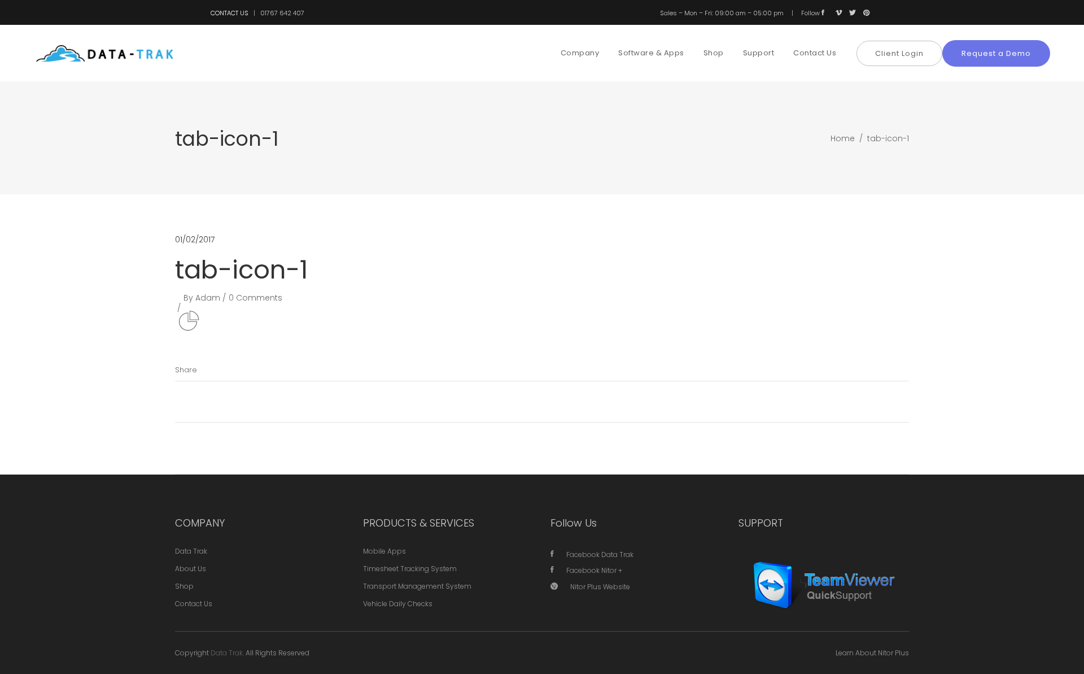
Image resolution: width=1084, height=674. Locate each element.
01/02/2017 (195, 239)
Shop (184, 586)
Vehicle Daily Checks (397, 603)
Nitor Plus (893, 653)
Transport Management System (417, 586)
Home (843, 138)
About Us (190, 568)
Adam (207, 297)
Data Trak (191, 551)
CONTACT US (229, 13)
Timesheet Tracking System (410, 568)
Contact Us (193, 603)
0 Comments (255, 297)
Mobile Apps (384, 551)
